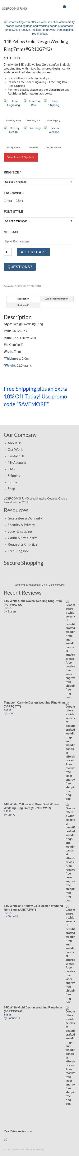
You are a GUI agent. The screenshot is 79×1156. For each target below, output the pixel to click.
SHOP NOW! (17, 415)
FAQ (11, 469)
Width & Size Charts (22, 538)
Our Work (15, 449)
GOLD (38, 286)
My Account (17, 462)
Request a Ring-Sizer (23, 544)
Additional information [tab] (56, 299)
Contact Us (16, 456)
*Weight (9, 365)
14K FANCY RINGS (24, 286)
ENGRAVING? (14, 193)
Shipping (14, 475)
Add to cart (33, 252)
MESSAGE (11, 232)
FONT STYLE (13, 211)
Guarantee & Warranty (25, 518)
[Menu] (72, 8)
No (21, 200)
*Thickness (12, 358)
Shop (11, 488)
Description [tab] (23, 299)
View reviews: (20, 1131)
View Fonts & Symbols (20, 157)
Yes (9, 200)
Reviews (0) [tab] (23, 305)
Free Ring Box (18, 551)
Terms (12, 482)
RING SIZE (12, 172)
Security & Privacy (21, 525)
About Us (14, 443)
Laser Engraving (20, 531)
